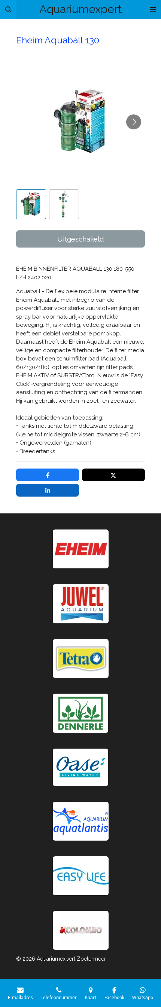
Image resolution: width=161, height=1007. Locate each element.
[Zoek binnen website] (8, 9)
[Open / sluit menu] (153, 9)
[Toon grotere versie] (81, 658)
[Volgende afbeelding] (133, 121)
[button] (31, 204)
